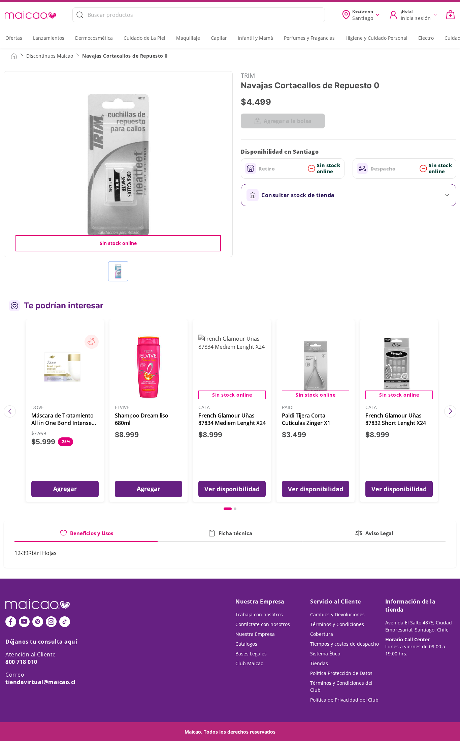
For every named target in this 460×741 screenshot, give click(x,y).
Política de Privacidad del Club (344, 700)
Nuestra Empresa (255, 634)
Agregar (65, 489)
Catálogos (246, 644)
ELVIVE (122, 407)
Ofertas (13, 38)
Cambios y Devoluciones (337, 614)
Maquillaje (188, 38)
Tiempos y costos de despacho (344, 644)
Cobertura (321, 634)
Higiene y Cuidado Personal (376, 38)
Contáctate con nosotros (262, 624)
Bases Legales (251, 653)
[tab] (86, 535)
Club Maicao (249, 663)
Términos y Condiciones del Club (341, 686)
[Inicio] (13, 56)
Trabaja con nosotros (259, 614)
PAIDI (288, 407)
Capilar (219, 38)
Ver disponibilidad (232, 489)
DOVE (37, 407)
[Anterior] (10, 411)
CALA (204, 407)
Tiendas (319, 663)
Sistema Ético (325, 653)
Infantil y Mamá (255, 38)
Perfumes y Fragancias (309, 38)
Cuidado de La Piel (144, 38)
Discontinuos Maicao (49, 56)
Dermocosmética (94, 38)
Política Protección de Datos (341, 673)
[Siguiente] (450, 411)
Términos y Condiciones (337, 624)
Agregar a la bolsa (287, 121)
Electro (426, 38)
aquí (70, 641)
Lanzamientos (48, 38)
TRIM (248, 75)
